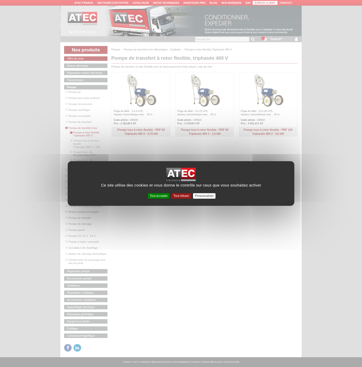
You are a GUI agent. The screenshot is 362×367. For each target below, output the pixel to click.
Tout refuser (181, 195)
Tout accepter (159, 195)
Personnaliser (204, 195)
